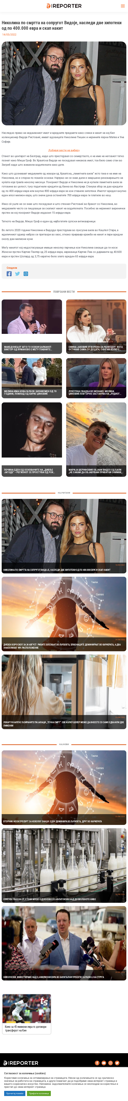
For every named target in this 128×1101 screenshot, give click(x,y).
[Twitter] (17, 273)
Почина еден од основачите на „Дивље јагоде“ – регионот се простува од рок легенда (28, 471)
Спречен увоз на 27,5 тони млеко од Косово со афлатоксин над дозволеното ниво (49, 899)
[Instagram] (25, 273)
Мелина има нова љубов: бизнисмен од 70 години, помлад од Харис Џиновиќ (30, 392)
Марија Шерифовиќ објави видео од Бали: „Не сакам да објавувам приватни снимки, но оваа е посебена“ (95, 471)
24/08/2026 (120, 640)
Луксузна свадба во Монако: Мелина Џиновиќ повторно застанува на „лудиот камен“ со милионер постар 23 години (94, 392)
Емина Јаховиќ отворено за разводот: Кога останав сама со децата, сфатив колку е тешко (96, 348)
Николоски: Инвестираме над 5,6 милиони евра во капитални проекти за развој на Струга (53, 977)
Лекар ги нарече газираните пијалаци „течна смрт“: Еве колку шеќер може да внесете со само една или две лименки (63, 724)
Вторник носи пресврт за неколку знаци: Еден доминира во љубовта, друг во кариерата (52, 821)
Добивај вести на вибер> (64, 150)
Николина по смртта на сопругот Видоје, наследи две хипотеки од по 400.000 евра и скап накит (56, 570)
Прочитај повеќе (14, 1093)
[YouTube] (104, 1063)
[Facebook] (9, 273)
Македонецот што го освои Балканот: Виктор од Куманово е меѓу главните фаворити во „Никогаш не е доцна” (28, 348)
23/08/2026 (120, 717)
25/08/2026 (120, 816)
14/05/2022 (120, 565)
